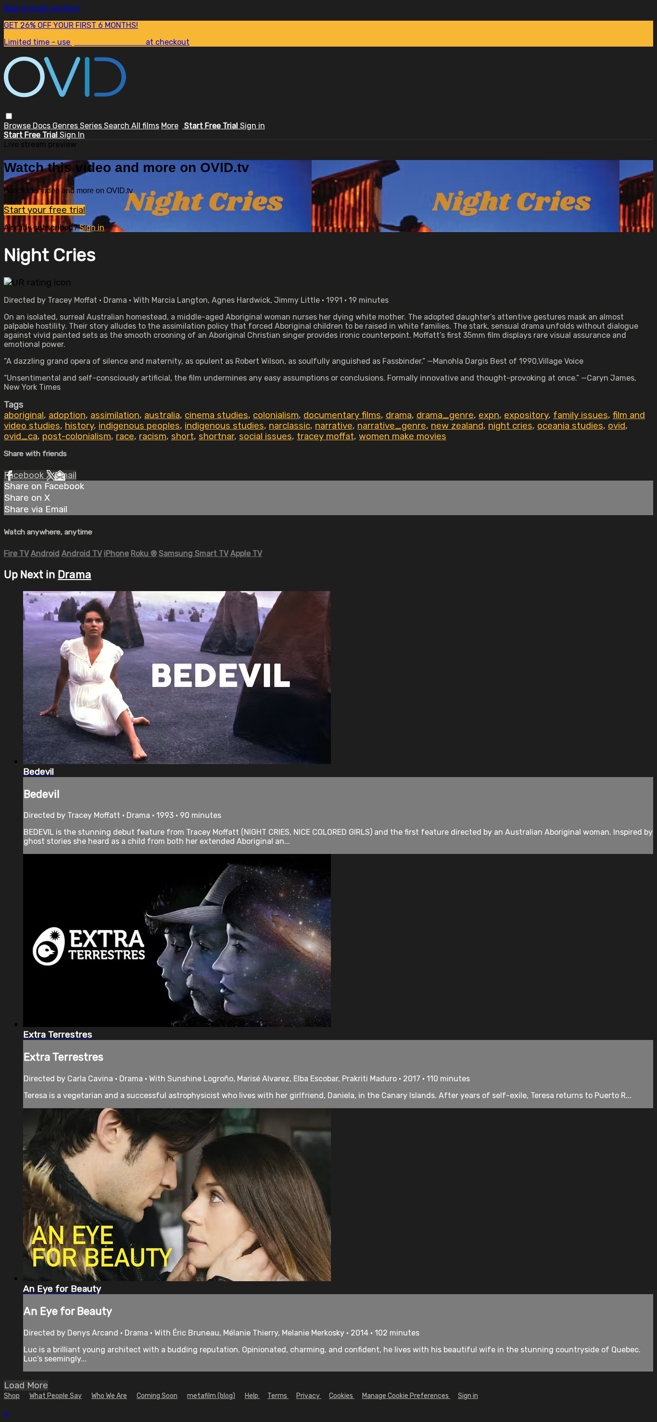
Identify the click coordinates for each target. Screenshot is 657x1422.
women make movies (402, 436)
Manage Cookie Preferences (406, 1396)
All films (145, 125)
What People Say (55, 1396)
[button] (9, 116)
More (169, 125)
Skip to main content (41, 8)
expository (526, 415)
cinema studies (216, 415)
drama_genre (445, 415)
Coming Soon (157, 1396)
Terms (278, 1396)
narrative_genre (391, 425)
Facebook (25, 475)
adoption (67, 415)
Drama (74, 575)
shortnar (216, 436)
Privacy (308, 1396)
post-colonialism (76, 436)
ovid (616, 425)
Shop (12, 1396)
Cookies (341, 1396)
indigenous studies (224, 425)
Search (117, 125)
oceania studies (570, 425)
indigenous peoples (139, 425)
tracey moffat (325, 436)
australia (162, 415)
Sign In (72, 134)
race (125, 436)
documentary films (342, 415)
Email (65, 475)
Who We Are (109, 1396)
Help (252, 1396)
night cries (510, 425)
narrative (334, 425)
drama (399, 415)
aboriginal (24, 415)
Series (92, 125)
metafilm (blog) (211, 1396)
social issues (265, 436)
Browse (18, 125)
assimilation (114, 415)
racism (152, 436)
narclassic (289, 425)
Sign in (252, 125)
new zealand (457, 425)
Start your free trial (44, 210)
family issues (580, 415)
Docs (42, 125)
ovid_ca (21, 436)
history (79, 425)
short (182, 436)
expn (489, 415)
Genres (66, 125)
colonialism (276, 415)
